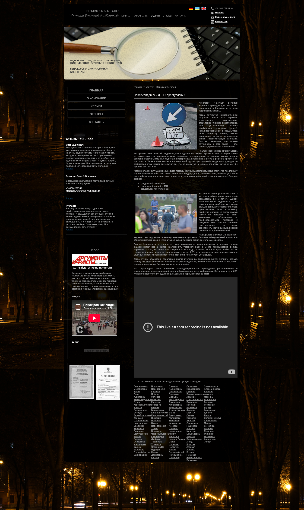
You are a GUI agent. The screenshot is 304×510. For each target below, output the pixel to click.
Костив (190, 452)
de (191, 8)
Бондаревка (175, 415)
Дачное (208, 413)
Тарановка (156, 442)
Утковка (190, 449)
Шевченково (210, 420)
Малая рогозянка (209, 424)
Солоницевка (141, 386)
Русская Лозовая (190, 445)
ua (197, 8)
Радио (75, 342)
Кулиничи (209, 434)
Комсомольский (159, 415)
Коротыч (190, 413)
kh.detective (221, 21)
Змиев (154, 428)
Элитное (190, 420)
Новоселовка (141, 423)
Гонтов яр (156, 405)
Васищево (156, 431)
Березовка (139, 442)
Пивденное (192, 402)
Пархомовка (175, 389)
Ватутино (156, 399)
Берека (172, 449)
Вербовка (139, 428)
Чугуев (207, 407)
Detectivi (219, 12)
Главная (126, 16)
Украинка (156, 444)
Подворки (139, 431)
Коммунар (209, 405)
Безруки (138, 413)
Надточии (174, 447)
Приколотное (176, 455)
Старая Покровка (191, 416)
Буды (137, 402)
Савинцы (173, 428)
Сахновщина (140, 455)
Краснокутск (157, 436)
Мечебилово (140, 389)
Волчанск (174, 436)
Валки (172, 413)
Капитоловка (175, 431)
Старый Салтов (142, 452)
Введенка (139, 426)
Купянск (155, 391)
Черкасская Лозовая (175, 424)
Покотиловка (140, 410)
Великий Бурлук (212, 418)
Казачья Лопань (177, 439)
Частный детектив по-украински (92, 268)
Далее (69, 168)
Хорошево (174, 420)
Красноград (210, 410)
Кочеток (138, 407)
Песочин (190, 405)
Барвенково (157, 410)
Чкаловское (210, 399)
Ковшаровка (140, 444)
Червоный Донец (160, 434)
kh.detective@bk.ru (225, 17)
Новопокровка (158, 426)
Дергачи (190, 410)
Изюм (137, 391)
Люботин (155, 439)
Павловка (174, 394)
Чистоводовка (176, 399)
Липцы (189, 442)
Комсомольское (194, 399)
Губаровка (191, 426)
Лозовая (138, 439)
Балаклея (139, 449)
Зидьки (137, 447)
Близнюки (191, 460)
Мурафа (155, 449)
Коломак (138, 418)
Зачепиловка (211, 386)
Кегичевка (209, 436)
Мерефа (208, 397)
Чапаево (190, 428)
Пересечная (175, 391)
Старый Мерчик (177, 410)
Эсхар (207, 442)
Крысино (155, 402)
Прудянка (209, 431)
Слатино (173, 386)
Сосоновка (192, 423)
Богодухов (157, 386)
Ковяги (172, 434)
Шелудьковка (141, 434)
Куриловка (139, 397)
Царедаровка (158, 389)
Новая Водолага (142, 399)
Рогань (137, 436)
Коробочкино (175, 407)
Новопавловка (194, 457)
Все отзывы (87, 139)
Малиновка (174, 418)
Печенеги (156, 420)
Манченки (191, 407)
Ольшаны (191, 386)
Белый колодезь (142, 415)
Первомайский (176, 452)
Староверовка (141, 420)
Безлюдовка (193, 434)
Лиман (207, 415)
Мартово (190, 431)
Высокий (156, 418)
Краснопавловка (142, 405)
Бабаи (172, 442)
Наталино (174, 444)
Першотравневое (195, 394)
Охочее (155, 407)
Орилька (190, 391)
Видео (76, 296)
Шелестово (210, 439)
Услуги (155, 16)
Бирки (154, 423)
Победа (155, 394)
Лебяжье (191, 397)
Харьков (190, 436)
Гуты (136, 394)
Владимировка (194, 439)
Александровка (212, 389)
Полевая (208, 428)
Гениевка (191, 455)
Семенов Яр (157, 447)
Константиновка (159, 413)
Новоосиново (193, 389)
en (203, 8)
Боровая (208, 402)
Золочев (155, 397)
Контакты (180, 16)
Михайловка (175, 405)
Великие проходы (208, 393)
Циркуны (173, 397)
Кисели (155, 457)
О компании (141, 16)
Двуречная (174, 402)
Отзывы (167, 16)
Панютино (174, 457)
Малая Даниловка (157, 453)
